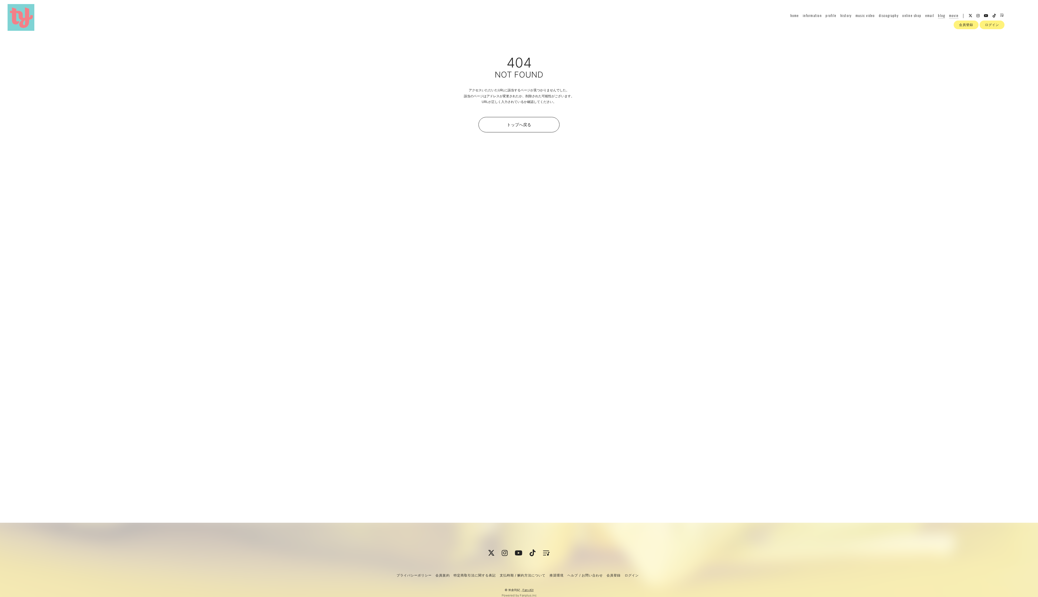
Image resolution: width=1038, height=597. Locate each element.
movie (954, 15)
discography (889, 15)
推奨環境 (557, 575)
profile (831, 15)
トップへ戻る (519, 124)
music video (865, 15)
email (929, 15)
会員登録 (966, 25)
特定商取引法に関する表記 (475, 575)
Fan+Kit (528, 590)
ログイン (992, 25)
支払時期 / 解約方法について (523, 575)
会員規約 (442, 575)
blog (941, 15)
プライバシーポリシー (414, 575)
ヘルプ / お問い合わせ (585, 575)
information (812, 15)
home (794, 15)
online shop (911, 15)
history (846, 15)
